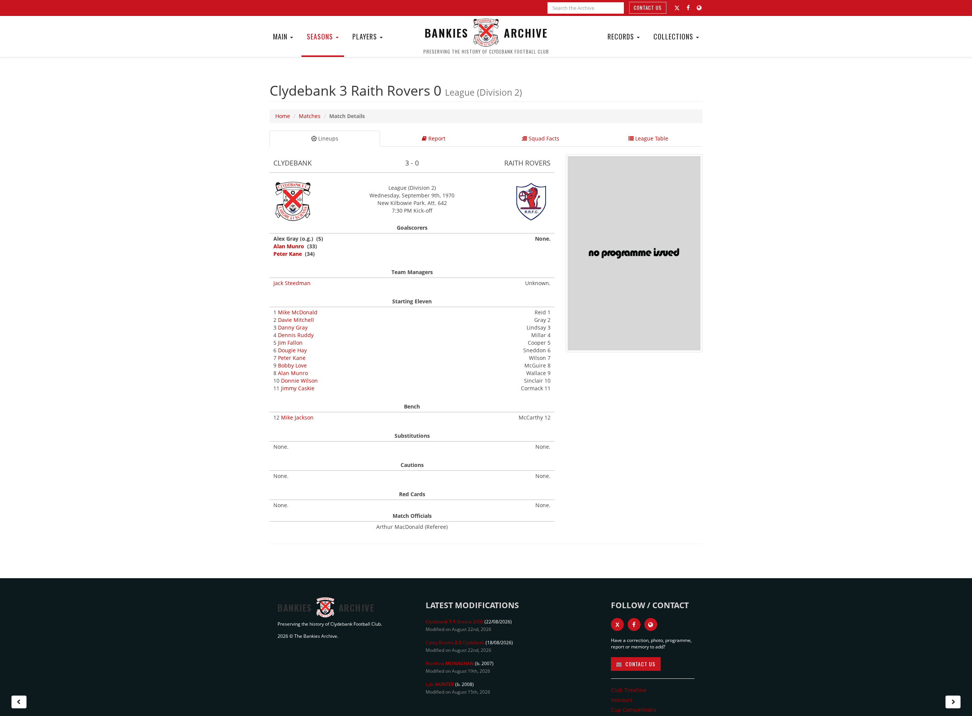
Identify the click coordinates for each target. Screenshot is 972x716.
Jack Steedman (292, 283)
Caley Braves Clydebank (455, 642)
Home (282, 116)
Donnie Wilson (299, 380)
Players (365, 36)
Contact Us (648, 7)
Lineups (327, 138)
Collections (674, 36)
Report (436, 138)
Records (622, 36)
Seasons (321, 36)
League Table (651, 138)
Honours (622, 699)
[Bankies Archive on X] (677, 8)
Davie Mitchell (296, 319)
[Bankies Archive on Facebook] (688, 8)
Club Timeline (628, 690)
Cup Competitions (633, 709)
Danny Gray (293, 327)
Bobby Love (292, 365)
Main (281, 36)
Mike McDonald (297, 312)
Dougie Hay (292, 350)
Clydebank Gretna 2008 (454, 621)
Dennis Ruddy (296, 335)
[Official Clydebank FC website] (650, 624)
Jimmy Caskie (297, 388)
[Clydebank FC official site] (699, 8)
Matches (309, 116)
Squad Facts (543, 138)
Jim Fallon (290, 342)
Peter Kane (287, 253)
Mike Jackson (297, 417)
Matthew (450, 663)
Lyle (440, 684)
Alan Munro (288, 246)
